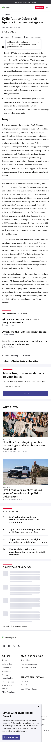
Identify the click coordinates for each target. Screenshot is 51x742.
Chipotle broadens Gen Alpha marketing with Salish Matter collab (28, 540)
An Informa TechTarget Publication (25, 2)
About (4, 660)
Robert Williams (10, 32)
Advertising (25, 660)
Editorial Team (8, 664)
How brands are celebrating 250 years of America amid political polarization (22, 493)
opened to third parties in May (35, 128)
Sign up (25, 393)
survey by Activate (30, 223)
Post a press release (19, 626)
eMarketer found (32, 253)
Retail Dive (25, 685)
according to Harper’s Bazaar (16, 60)
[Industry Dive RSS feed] (18, 646)
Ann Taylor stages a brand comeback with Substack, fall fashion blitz (24, 520)
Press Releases (8, 682)
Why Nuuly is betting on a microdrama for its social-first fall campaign (27, 552)
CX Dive (24, 681)
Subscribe (39, 7)
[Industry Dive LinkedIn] (3, 646)
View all (6, 626)
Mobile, (15, 361)
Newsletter (6, 671)
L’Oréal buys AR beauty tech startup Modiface (25, 331)
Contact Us (6, 668)
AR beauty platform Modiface (23, 281)
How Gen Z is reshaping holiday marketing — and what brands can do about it (24, 445)
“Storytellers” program (14, 205)
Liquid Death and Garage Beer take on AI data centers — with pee (27, 531)
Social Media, (26, 361)
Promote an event (28, 668)
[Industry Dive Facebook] (8, 646)
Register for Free (11, 737)
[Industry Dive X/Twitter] (13, 646)
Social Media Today (29, 689)
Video (35, 361)
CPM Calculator (8, 692)
